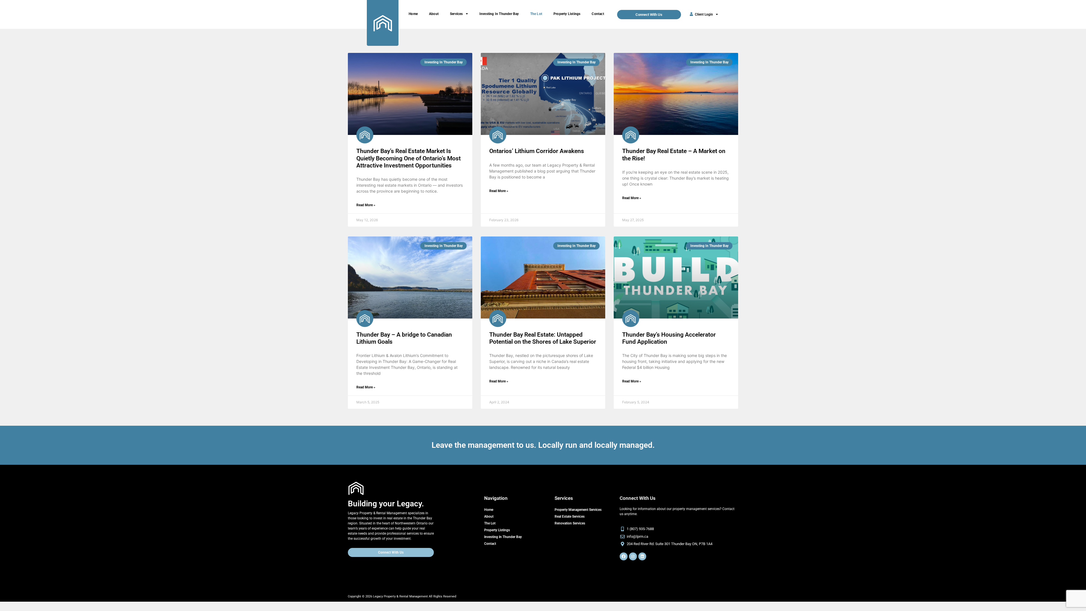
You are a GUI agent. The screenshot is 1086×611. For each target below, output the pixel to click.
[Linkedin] (642, 556)
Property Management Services (578, 510)
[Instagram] (633, 556)
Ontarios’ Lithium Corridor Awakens (536, 151)
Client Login (704, 14)
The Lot (536, 14)
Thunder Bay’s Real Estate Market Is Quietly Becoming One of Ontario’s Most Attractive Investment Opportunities (408, 158)
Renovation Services (570, 523)
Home (413, 14)
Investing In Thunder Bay (499, 14)
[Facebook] (624, 556)
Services (456, 14)
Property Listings (566, 14)
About (434, 14)
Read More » (365, 205)
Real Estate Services (570, 517)
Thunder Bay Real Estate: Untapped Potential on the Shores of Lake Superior (542, 338)
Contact (598, 14)
